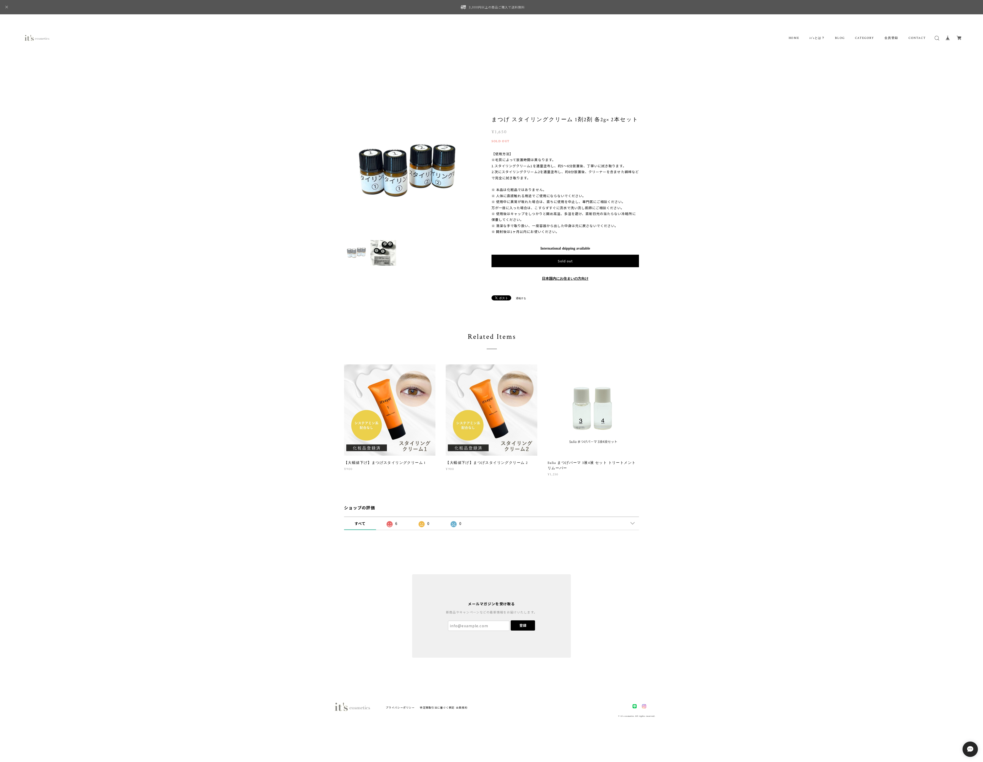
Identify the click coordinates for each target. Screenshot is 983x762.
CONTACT (917, 38)
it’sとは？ (817, 38)
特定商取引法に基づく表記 (437, 707)
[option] (409, 171)
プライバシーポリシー (400, 707)
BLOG (840, 38)
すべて (360, 523)
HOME (794, 38)
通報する (521, 298)
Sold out (565, 261)
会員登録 (891, 38)
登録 (523, 625)
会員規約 (461, 707)
